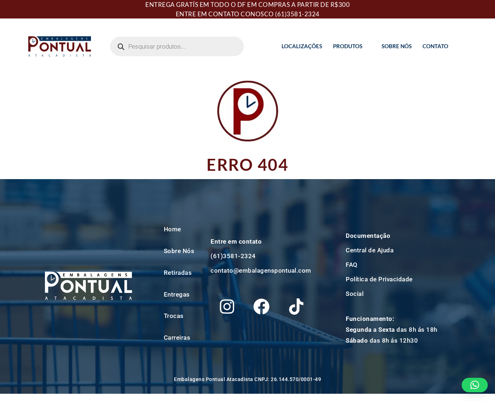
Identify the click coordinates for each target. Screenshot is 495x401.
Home (172, 229)
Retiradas (178, 272)
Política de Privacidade (379, 279)
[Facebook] (261, 306)
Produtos (347, 46)
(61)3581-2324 (297, 14)
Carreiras (177, 337)
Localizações (302, 46)
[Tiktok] (296, 306)
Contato (435, 46)
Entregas (177, 294)
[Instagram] (227, 306)
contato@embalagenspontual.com (261, 270)
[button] (475, 385)
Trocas (174, 315)
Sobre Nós (397, 46)
